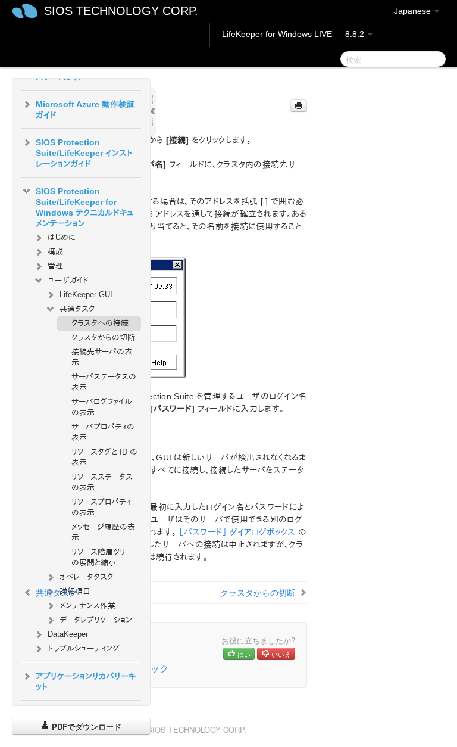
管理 (55, 266)
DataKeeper (68, 634)
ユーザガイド (68, 280)
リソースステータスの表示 (102, 482)
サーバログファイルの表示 (101, 407)
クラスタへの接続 (100, 323)
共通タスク (77, 308)
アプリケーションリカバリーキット (86, 681)
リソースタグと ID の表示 (104, 457)
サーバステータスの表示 (103, 382)
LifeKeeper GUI (86, 294)
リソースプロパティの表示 (101, 507)
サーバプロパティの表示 (102, 432)
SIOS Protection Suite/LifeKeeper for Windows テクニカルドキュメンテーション (84, 207)
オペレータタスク (86, 576)
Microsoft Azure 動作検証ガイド (85, 109)
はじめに (62, 237)
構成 (55, 251)
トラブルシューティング (84, 648)
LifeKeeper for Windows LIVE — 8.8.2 (294, 34)
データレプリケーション (96, 619)
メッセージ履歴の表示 (103, 532)
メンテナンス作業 (87, 605)
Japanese (413, 10)
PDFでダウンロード (85, 726)
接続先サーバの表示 (101, 357)
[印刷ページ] (298, 105)
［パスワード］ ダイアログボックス (237, 532)
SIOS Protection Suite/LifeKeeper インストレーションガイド (84, 153)
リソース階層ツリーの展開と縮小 (102, 557)
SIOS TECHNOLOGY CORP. (121, 10)
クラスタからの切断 (103, 337)
